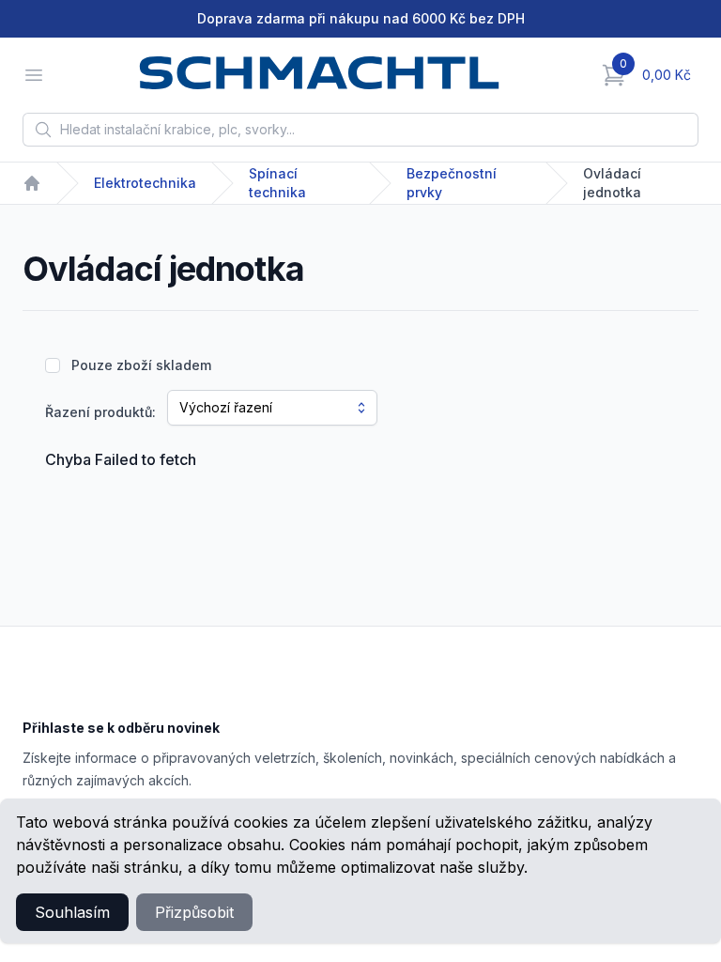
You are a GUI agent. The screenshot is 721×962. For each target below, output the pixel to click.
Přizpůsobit (194, 912)
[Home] (32, 183)
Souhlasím (72, 912)
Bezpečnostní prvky (452, 182)
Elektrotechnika (145, 183)
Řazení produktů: (100, 412)
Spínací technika (277, 182)
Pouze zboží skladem (141, 365)
